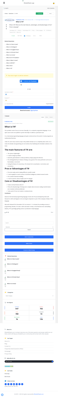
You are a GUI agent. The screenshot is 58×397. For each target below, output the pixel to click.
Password (7, 98)
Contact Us (7, 346)
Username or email (9, 92)
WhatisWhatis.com (38, 394)
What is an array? (10, 55)
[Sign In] (54, 3)
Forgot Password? (49, 103)
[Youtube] (14, 384)
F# (44, 30)
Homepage (7, 351)
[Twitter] (8, 384)
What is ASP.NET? (10, 63)
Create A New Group (29, 250)
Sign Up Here (34, 110)
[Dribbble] (11, 384)
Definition (19, 30)
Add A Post (29, 243)
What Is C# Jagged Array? (12, 49)
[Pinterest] (19, 384)
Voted (42, 117)
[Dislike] (6, 28)
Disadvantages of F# (26, 30)
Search (6, 8)
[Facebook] (6, 384)
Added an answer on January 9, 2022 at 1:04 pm (13, 123)
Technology (38, 19)
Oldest (46, 117)
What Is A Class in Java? (12, 44)
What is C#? (9, 68)
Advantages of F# (13, 30)
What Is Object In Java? (12, 60)
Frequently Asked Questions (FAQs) (14, 349)
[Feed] (22, 384)
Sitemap (7, 373)
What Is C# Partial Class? (12, 52)
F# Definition (48, 30)
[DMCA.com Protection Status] (9, 366)
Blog (6, 343)
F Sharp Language (39, 30)
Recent (51, 117)
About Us (7, 341)
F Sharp (33, 30)
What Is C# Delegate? (11, 47)
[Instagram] (17, 384)
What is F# (19, 32)
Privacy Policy (8, 354)
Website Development (44, 19)
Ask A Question (50, 8)
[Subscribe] (52, 361)
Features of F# (12, 32)
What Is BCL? (9, 65)
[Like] (6, 24)
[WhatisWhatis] (29, 3)
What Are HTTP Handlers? (12, 57)
